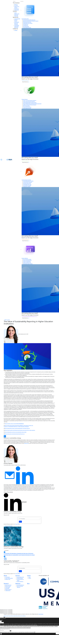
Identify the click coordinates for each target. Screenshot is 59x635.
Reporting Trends (8, 585)
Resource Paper (8, 586)
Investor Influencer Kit (27, 262)
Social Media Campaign (27, 185)
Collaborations (7, 590)
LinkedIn (15, 30)
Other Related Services (27, 27)
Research (6, 583)
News (30, 577)
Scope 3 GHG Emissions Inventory (29, 101)
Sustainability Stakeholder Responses (16, 26)
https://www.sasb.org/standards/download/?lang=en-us (15, 433)
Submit (20, 521)
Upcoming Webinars (20, 585)
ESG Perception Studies (27, 259)
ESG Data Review (26, 26)
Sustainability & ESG (20, 577)
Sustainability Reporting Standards (16, 23)
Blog (28, 583)
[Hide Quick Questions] (1, 626)
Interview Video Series (27, 183)
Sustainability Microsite (27, 184)
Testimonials (16, 9)
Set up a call (26, 443)
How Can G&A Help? (8, 525)
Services (17, 575)
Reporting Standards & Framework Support (30, 20)
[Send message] (10, 630)
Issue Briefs (7, 588)
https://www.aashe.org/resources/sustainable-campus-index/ (15, 432)
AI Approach (6, 615)
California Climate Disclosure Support (29, 104)
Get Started (6, 550)
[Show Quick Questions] (3, 626)
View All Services (25, 81)
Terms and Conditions (22, 615)
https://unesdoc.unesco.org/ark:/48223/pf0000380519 (14, 423)
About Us (16, 4)
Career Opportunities (9, 578)
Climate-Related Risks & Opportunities (29, 102)
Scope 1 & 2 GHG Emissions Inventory (29, 100)
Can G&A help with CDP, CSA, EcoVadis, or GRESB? (48, 626)
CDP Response (25, 24)
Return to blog (7, 319)
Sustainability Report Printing (28, 180)
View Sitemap (41, 614)
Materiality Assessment (27, 22)
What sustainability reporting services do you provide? (29, 626)
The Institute (7, 577)
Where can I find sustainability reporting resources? (9, 627)
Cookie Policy (15, 615)
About (14, 1)
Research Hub (7, 579)
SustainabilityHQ (17, 18)
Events (29, 575)
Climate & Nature (20, 578)
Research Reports (8, 589)
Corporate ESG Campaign (27, 182)
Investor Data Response (27, 260)
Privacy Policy (17, 524)
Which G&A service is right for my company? (12, 626)
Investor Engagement (27, 261)
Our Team (16, 5)
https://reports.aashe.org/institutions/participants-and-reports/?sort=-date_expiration (20, 430)
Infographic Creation (26, 186)
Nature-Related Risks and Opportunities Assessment (32, 103)
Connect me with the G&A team (24, 627)
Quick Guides (7, 587)
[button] (29, 634)
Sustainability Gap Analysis (27, 23)
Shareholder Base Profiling (27, 263)
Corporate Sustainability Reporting (29, 19)
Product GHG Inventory (27, 107)
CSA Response (25, 25)
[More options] (1, 621)
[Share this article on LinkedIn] (13, 501)
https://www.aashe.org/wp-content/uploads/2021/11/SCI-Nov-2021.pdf (17, 428)
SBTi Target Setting (26, 105)
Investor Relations (20, 581)
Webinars (17, 583)
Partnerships (16, 8)
